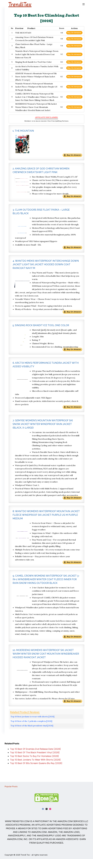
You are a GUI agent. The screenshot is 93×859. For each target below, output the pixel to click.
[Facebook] (43, 809)
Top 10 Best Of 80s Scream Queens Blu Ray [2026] (36, 763)
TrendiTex (19, 4)
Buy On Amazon (74, 33)
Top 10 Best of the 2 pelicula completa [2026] (31, 721)
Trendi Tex (25, 855)
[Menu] (83, 4)
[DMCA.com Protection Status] (47, 797)
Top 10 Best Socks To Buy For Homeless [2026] (34, 756)
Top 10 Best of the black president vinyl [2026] (32, 725)
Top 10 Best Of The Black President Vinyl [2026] (35, 752)
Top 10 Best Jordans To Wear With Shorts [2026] (35, 759)
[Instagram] (50, 809)
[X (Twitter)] (46, 809)
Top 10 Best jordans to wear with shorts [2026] (32, 716)
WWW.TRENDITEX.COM (17, 821)
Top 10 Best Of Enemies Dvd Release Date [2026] (35, 749)
